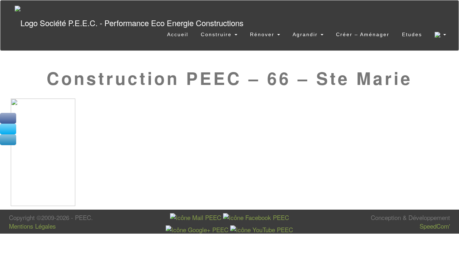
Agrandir (306, 34)
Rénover (263, 34)
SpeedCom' (435, 225)
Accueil (177, 34)
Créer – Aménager (362, 34)
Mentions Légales (32, 225)
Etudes (412, 34)
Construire (217, 34)
